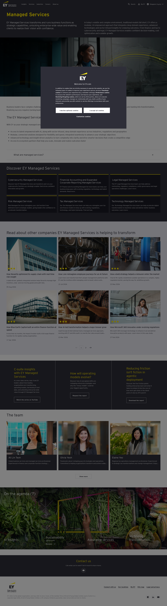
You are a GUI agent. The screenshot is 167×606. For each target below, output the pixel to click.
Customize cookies (83, 116)
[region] (83, 98)
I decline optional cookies (68, 110)
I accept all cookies (96, 110)
